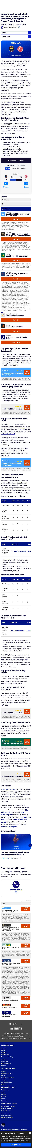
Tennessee (4, 1101)
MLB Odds (3, 1084)
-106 (26, 183)
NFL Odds (3, 1071)
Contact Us (4, 1052)
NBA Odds (3, 1075)
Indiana (3, 1098)
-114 (6, 183)
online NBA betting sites (9, 827)
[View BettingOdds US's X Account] (19, 27)
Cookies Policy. (24, 1141)
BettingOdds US (11, 27)
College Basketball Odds (7, 1078)
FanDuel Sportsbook (8, 434)
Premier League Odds (6, 1082)
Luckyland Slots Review (7, 1117)
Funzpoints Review (5, 1113)
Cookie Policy (4, 1061)
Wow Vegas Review (6, 1110)
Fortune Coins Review (6, 1115)
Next (30, 845)
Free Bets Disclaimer (6, 1063)
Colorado (3, 1096)
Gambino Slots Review (7, 1108)
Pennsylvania (4, 1090)
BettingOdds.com (9, 789)
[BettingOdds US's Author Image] (16, 884)
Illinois (2, 1092)
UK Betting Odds (5, 1054)
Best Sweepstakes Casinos (8, 1106)
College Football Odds (7, 1073)
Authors (3, 1050)
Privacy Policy (4, 1059)
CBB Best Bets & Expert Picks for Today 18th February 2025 (15, 853)
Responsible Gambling (7, 1057)
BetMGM (23, 429)
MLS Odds (3, 1080)
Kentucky (3, 1094)
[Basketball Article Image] (16, 842)
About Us (3, 1048)
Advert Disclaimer (26, 900)
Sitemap (3, 1065)
